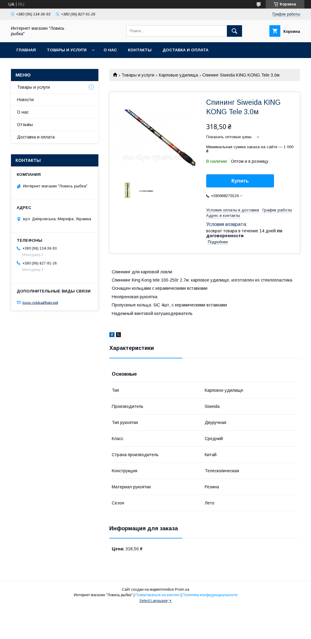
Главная (26, 50)
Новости (25, 99)
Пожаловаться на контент (157, 595)
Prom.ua (182, 589)
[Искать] (234, 31)
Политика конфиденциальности (210, 595)
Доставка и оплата (185, 50)
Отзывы (25, 124)
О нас (110, 50)
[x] (118, 335)
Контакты (140, 50)
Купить (240, 180)
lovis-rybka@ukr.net (40, 302)
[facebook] (111, 335)
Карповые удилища (178, 75)
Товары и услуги (67, 50)
